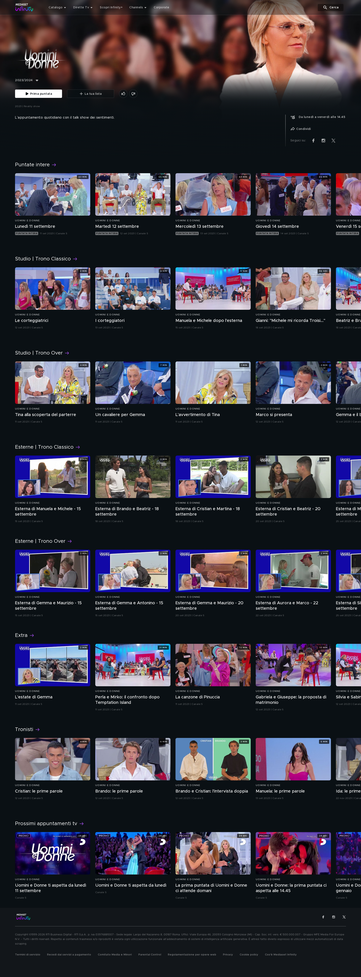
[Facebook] (323, 917)
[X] (344, 917)
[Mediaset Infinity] (24, 7)
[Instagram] (334, 917)
